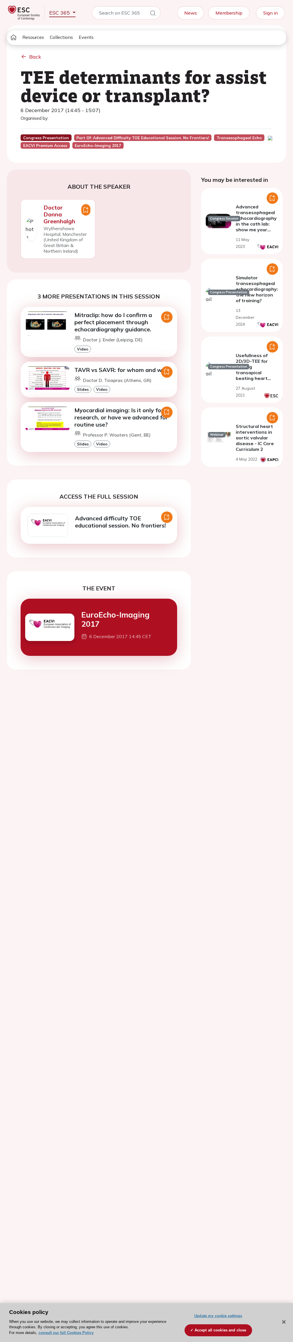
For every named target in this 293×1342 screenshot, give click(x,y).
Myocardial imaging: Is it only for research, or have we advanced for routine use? (121, 417)
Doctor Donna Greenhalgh (59, 214)
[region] (146, 1322)
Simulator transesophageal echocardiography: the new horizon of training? (257, 289)
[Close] (284, 1322)
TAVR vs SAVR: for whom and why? (123, 369)
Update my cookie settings (218, 1316)
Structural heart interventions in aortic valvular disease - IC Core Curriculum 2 (255, 437)
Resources (33, 37)
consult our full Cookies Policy (66, 1333)
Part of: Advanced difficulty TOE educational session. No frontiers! (142, 138)
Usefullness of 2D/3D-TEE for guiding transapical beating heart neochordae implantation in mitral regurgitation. (253, 378)
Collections (61, 37)
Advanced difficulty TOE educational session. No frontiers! (120, 522)
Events (86, 37)
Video (82, 349)
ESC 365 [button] (60, 12)
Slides (83, 389)
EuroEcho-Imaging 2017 (115, 619)
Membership (228, 13)
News (190, 13)
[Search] (153, 14)
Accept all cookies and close (220, 1330)
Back (35, 56)
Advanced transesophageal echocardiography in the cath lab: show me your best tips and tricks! (256, 224)
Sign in (270, 13)
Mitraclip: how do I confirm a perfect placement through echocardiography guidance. (113, 322)
